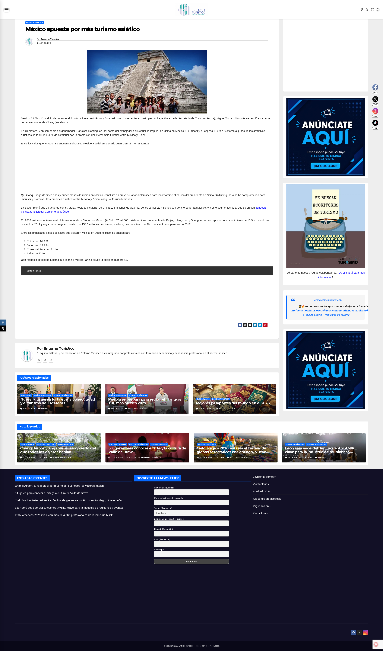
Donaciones (260, 513)
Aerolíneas (26, 395)
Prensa (45, 408)
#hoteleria (308, 310)
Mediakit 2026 (261, 491)
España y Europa (65, 444)
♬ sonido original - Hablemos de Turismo (325, 314)
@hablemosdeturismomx (328, 299)
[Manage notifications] (376, 644)
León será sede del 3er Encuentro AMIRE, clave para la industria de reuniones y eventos (321, 452)
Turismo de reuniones (316, 444)
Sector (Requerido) (163, 508)
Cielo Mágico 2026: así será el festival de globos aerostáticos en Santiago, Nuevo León (231, 452)
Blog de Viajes (203, 399)
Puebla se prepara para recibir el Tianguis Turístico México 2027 (144, 401)
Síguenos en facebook (267, 498)
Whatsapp (159, 549)
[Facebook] (361, 9)
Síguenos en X (262, 506)
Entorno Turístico (50, 39)
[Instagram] (372, 9)
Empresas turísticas (46, 444)
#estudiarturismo (362, 310)
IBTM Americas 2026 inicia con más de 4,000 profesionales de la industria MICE (64, 515)
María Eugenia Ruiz (64, 457)
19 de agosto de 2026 (300, 457)
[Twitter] (39, 360)
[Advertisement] (147, 171)
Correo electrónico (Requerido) (169, 498)
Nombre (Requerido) (164, 488)
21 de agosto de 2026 (35, 457)
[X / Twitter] (367, 9)
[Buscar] (377, 9)
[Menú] (6, 9)
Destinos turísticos (138, 444)
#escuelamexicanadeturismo (333, 310)
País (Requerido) (162, 539)
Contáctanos (261, 484)
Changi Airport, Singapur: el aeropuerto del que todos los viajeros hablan (58, 450)
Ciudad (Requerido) (163, 529)
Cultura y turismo (117, 444)
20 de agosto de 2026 (212, 457)
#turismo (296, 310)
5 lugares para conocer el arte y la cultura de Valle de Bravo (147, 450)
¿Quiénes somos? (264, 476)
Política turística (34, 22)
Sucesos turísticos (63, 395)
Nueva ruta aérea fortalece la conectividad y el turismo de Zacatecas (57, 401)
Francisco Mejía (225, 408)
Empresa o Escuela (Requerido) (169, 519)
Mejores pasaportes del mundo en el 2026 (233, 403)
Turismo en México (159, 444)
